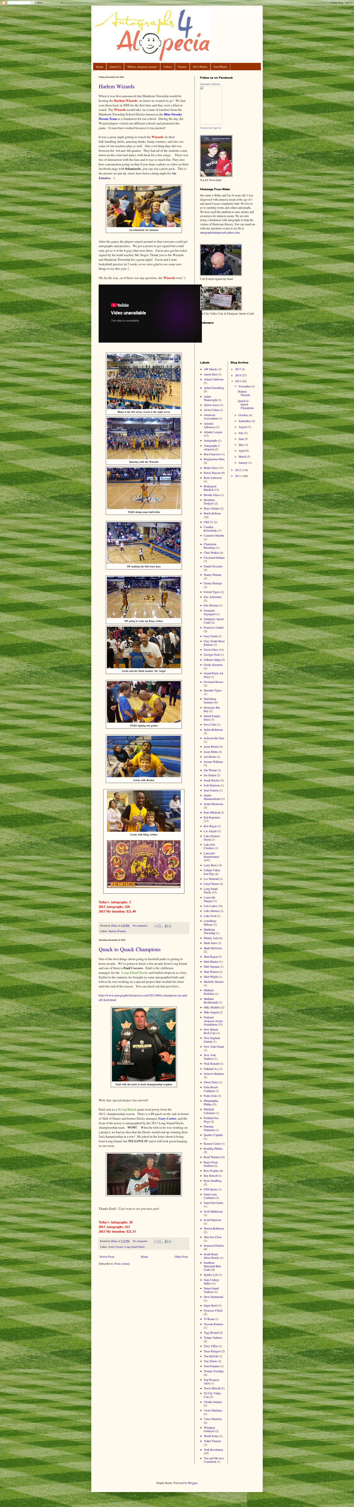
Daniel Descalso (213, 566)
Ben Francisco (212, 454)
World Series (211, 1436)
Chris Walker (211, 552)
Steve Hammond (213, 1297)
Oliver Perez (211, 1082)
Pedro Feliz (210, 1096)
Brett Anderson (213, 478)
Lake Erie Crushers (209, 846)
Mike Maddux (212, 1007)
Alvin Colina (211, 410)
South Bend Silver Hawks (211, 1256)
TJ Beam (209, 1319)
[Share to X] (163, 926)
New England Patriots (212, 1039)
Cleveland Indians (214, 557)
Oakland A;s (211, 1069)
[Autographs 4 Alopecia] (211, 123)
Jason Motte (211, 752)
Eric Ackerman (212, 597)
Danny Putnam (212, 575)
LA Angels (210, 831)
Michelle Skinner (214, 982)
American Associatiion (211, 416)
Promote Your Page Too (210, 128)
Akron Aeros (211, 405)
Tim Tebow (210, 1361)
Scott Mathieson (213, 1211)
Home (99, 67)
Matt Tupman (211, 966)
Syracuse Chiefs (213, 1310)
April (242, 450)
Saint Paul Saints (213, 1203)
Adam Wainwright (210, 398)
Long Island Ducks (135, 1246)
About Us (115, 67)
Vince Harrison (213, 1419)
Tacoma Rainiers (213, 1324)
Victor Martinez (213, 1410)
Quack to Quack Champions (130, 949)
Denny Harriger (213, 583)
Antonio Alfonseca (209, 425)
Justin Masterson (213, 804)
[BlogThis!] (159, 926)
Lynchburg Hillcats (210, 922)
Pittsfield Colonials (209, 1111)
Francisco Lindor (214, 627)
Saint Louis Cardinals (210, 1196)
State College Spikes (211, 1281)
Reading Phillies (213, 1148)
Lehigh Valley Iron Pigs (212, 871)
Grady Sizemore (213, 665)
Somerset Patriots (214, 1245)
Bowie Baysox (212, 473)
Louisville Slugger (209, 899)
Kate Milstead (212, 812)
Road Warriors (212, 1157)
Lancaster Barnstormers (211, 855)
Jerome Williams (213, 762)
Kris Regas (210, 826)
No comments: (141, 925)
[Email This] (156, 926)
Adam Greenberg (214, 388)
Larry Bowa (211, 865)
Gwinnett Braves (213, 682)
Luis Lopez (210, 906)
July (241, 433)
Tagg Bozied (211, 1332)
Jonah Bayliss (212, 780)
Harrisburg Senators (210, 700)
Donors (182, 67)
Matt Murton (211, 961)
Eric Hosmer (211, 605)
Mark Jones (210, 943)
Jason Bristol (211, 746)
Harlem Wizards (117, 86)
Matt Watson (211, 972)
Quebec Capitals (213, 1135)
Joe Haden (210, 775)
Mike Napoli (211, 1012)
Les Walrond (211, 879)
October (244, 415)
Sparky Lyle (211, 1275)
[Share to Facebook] (166, 926)
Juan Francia (211, 790)
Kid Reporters (212, 817)
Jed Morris (210, 757)
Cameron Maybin (214, 535)
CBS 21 (208, 522)
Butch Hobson (212, 513)
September (245, 421)
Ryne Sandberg (213, 1180)
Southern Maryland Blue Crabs (212, 1266)
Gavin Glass (211, 649)
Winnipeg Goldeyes (209, 1429)
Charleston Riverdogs (210, 545)
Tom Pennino (211, 1366)
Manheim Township (209, 931)
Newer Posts (107, 1256)
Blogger (192, 1483)
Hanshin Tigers (213, 690)
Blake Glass (211, 468)
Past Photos (220, 67)
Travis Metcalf (212, 1388)
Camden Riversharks (210, 528)
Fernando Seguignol (210, 612)
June (242, 439)
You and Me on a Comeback (214, 1459)
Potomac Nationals (209, 1128)
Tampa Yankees (213, 1337)
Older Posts (181, 1256)
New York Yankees (210, 1056)
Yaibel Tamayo (212, 1441)
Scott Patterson (212, 1220)
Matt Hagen (211, 956)
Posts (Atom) (122, 1263)
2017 (238, 369)
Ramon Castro (212, 1143)
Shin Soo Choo (213, 1237)
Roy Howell (211, 1175)
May (242, 445)
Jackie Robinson (213, 729)
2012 (238, 470)
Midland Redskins (209, 992)
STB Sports (210, 1189)
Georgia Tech (212, 654)
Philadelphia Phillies (211, 1102)
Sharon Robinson (214, 1228)
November (245, 386)
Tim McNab (211, 1356)
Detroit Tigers (212, 592)
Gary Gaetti (210, 636)
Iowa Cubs (210, 724)
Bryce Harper (211, 508)
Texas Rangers (212, 1351)
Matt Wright (211, 977)
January (243, 462)
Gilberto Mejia (212, 660)
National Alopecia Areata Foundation (213, 1020)
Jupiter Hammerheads (212, 797)
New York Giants (214, 1046)
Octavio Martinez (214, 1074)
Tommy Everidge (214, 1371)
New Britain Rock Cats (211, 1031)
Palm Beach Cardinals (211, 1088)
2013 (238, 381)
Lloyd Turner (211, 884)
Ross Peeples (211, 1171)
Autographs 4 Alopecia (210, 84)
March (243, 456)
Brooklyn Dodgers (209, 501)
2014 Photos (200, 67)
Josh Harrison (212, 785)
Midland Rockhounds (211, 1000)
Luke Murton (211, 911)
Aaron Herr (210, 374)
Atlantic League (213, 432)
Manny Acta (211, 938)
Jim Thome (210, 770)
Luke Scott (210, 916)
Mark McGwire (213, 948)
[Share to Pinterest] (170, 926)
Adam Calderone (214, 379)
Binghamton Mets (214, 459)
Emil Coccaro (116, 1246)
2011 (238, 476)
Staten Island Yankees (211, 1290)
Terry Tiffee (211, 1346)
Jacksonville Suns (214, 738)
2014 (238, 375)
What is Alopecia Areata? (142, 67)
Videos (167, 67)
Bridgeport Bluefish (210, 488)
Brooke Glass (212, 495)
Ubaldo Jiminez (213, 1402)
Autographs (210, 440)
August (243, 427)
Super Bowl (210, 1305)
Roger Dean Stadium (211, 1164)
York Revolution (213, 1449)
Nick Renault (211, 1063)
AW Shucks (211, 369)
